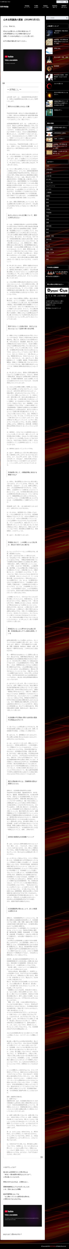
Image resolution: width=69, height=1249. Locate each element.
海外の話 (48, 239)
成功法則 (48, 226)
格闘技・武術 (50, 236)
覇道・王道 (49, 249)
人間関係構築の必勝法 (59, 133)
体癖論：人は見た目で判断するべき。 (60, 152)
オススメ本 (49, 182)
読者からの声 (50, 252)
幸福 (47, 219)
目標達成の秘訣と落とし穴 (60, 128)
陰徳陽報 (56, 66)
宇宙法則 (48, 212)
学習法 (48, 209)
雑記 (47, 259)
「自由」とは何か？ (59, 138)
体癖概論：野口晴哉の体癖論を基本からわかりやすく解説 (61, 41)
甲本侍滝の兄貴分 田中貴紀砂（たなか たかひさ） (61, 76)
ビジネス (48, 189)
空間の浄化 (57, 48)
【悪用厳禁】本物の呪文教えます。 (61, 32)
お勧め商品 (49, 169)
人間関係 (48, 192)
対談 (47, 216)
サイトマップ (27, 6)
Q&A (47, 166)
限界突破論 (4, 7)
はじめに (48, 179)
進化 (47, 256)
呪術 (47, 199)
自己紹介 (36, 6)
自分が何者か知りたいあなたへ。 (61, 93)
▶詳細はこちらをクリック (53, 308)
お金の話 (48, 176)
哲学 (47, 202)
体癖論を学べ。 (58, 110)
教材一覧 (54, 6)
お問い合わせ (64, 6)
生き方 (48, 246)
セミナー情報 (46, 6)
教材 (47, 229)
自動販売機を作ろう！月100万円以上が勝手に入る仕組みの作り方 (61, 103)
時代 (47, 232)
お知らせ (48, 172)
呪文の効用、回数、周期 (61, 57)
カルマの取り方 (58, 83)
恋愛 (47, 222)
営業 (47, 206)
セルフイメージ (50, 186)
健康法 (48, 196)
